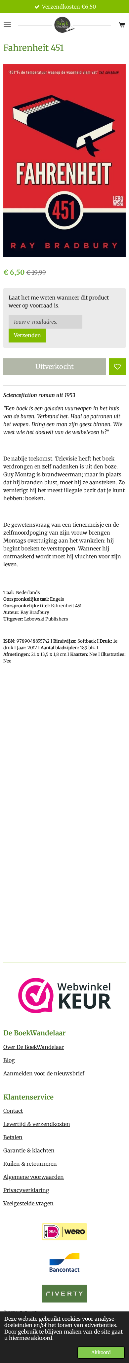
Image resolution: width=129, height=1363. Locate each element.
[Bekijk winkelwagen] (121, 24)
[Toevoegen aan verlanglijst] (117, 366)
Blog (9, 1060)
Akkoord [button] (101, 1352)
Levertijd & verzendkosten (36, 1124)
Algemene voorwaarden (33, 1177)
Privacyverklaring (26, 1190)
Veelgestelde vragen (28, 1203)
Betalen (12, 1137)
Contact (13, 1110)
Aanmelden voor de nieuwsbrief (43, 1073)
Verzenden (27, 335)
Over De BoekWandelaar (33, 1047)
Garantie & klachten (29, 1150)
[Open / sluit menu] (7, 24)
